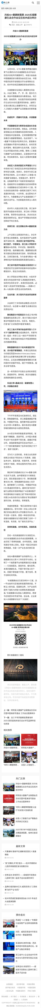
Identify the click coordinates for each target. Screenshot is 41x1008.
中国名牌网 (31, 984)
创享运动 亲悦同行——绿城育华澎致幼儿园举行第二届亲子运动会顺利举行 (20, 876)
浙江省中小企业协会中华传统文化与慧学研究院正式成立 (26, 958)
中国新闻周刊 (20, 991)
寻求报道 (23, 996)
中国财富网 (32, 987)
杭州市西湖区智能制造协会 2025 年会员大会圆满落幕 (21, 899)
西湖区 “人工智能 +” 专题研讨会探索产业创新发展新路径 (26, 923)
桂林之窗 (18, 2)
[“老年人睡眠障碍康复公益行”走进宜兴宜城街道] (12, 757)
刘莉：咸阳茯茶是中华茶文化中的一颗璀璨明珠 (26, 933)
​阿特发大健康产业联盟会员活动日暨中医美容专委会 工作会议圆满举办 (26, 798)
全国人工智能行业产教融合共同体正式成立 (26, 820)
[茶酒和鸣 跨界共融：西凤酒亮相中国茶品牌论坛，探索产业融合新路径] (8, 946)
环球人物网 (32, 991)
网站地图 (4, 996)
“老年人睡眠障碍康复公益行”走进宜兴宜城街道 (26, 808)
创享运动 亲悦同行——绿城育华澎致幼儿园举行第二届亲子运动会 (26, 970)
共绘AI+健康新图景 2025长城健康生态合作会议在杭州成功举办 (26, 787)
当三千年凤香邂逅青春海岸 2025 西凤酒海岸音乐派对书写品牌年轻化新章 (20, 721)
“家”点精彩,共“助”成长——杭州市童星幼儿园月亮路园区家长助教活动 (21, 864)
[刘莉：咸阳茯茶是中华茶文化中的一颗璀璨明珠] (8, 935)
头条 (14, 8)
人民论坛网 (9, 991)
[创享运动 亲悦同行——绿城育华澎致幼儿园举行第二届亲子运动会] (8, 970)
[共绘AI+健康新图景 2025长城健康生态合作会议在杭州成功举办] (12, 740)
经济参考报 (20, 984)
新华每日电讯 (10, 987)
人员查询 (24, 1000)
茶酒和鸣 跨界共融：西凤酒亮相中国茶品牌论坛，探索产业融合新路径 (26, 946)
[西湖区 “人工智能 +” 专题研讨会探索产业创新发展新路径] (8, 923)
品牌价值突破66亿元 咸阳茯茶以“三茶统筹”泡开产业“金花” (21, 888)
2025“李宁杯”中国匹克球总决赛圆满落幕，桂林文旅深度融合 (26, 833)
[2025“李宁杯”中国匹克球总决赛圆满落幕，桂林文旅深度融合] (8, 833)
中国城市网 (21, 987)
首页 (2, 8)
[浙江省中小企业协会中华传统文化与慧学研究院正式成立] (8, 958)
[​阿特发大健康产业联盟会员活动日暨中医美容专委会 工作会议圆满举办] (29, 740)
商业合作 (32, 996)
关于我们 (14, 996)
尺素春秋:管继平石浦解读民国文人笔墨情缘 (20, 853)
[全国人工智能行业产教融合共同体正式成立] (29, 757)
